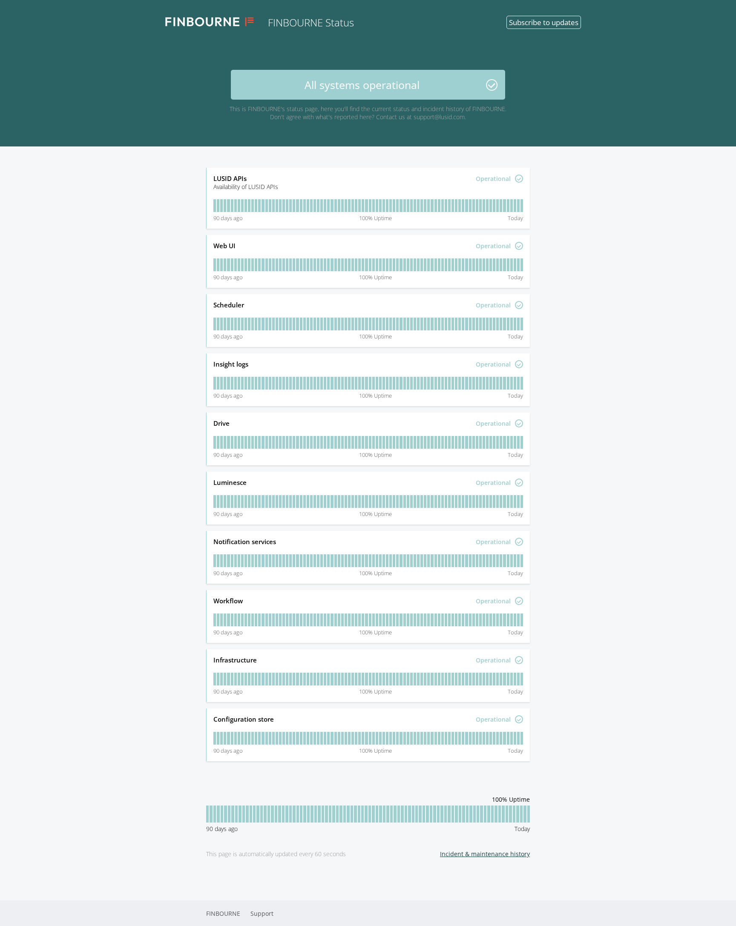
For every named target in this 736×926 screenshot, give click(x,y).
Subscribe (543, 22)
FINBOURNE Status (311, 22)
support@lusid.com (439, 117)
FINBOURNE (223, 913)
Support (261, 913)
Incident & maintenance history (485, 854)
